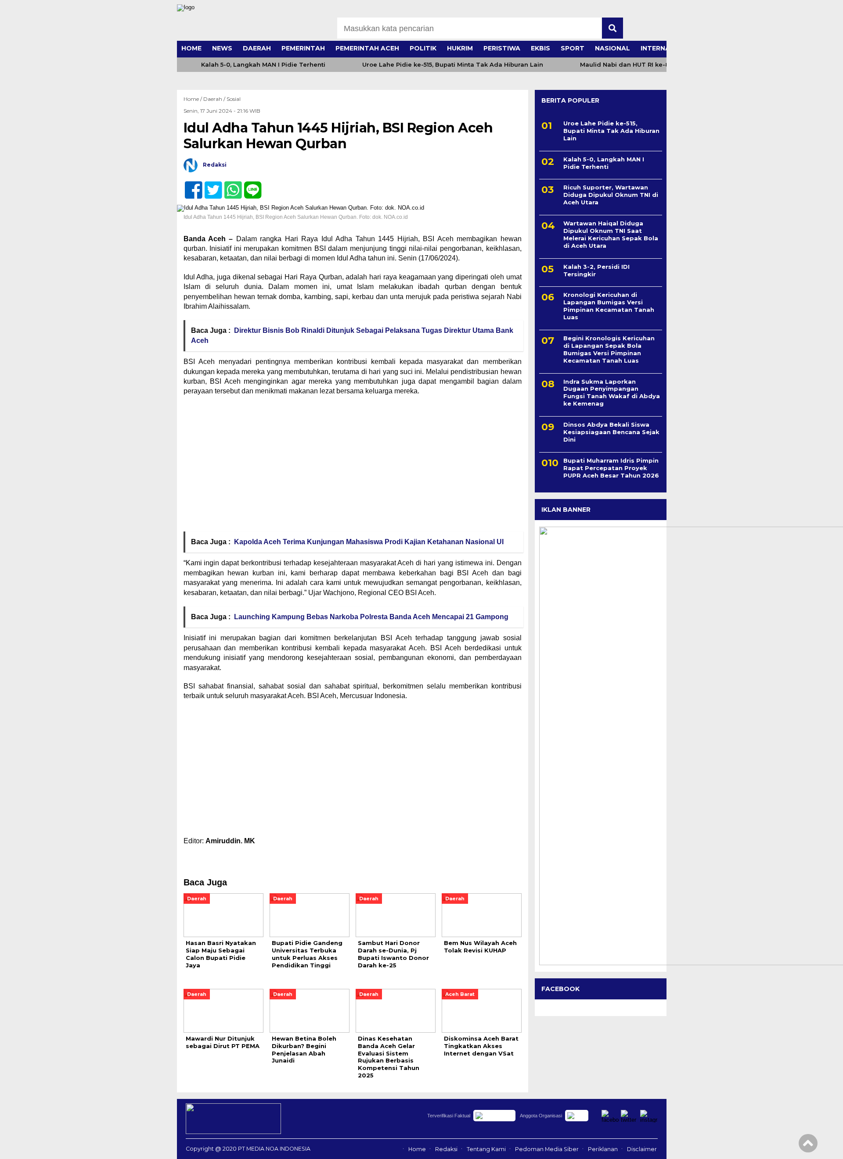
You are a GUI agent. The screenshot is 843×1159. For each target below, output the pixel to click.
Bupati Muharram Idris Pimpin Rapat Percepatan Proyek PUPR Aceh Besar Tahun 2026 (611, 468)
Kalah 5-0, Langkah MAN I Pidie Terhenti (263, 65)
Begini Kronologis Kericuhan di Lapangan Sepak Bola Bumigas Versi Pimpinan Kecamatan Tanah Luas (609, 349)
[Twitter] (209, 185)
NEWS (222, 48)
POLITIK (423, 48)
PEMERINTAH (303, 48)
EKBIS (540, 48)
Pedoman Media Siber (547, 1149)
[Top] (808, 1146)
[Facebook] (189, 185)
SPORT (572, 48)
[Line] (249, 185)
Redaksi (446, 1149)
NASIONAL (612, 48)
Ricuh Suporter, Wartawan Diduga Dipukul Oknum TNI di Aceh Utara (610, 195)
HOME (191, 48)
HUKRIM (460, 48)
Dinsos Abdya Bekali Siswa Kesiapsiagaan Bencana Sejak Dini (611, 432)
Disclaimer (642, 1149)
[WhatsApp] (229, 185)
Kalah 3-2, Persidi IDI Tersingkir (596, 270)
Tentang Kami (486, 1149)
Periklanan (603, 1149)
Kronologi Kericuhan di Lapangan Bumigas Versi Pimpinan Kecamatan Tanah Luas (608, 306)
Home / (193, 99)
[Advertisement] (353, 466)
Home (417, 1149)
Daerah (212, 99)
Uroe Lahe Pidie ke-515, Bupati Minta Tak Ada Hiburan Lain (452, 65)
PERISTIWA (501, 48)
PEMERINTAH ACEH (367, 48)
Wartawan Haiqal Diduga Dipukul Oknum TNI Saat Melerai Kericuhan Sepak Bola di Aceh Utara (610, 234)
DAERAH (257, 48)
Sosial (234, 99)
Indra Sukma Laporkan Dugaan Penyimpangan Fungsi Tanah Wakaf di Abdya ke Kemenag (611, 392)
